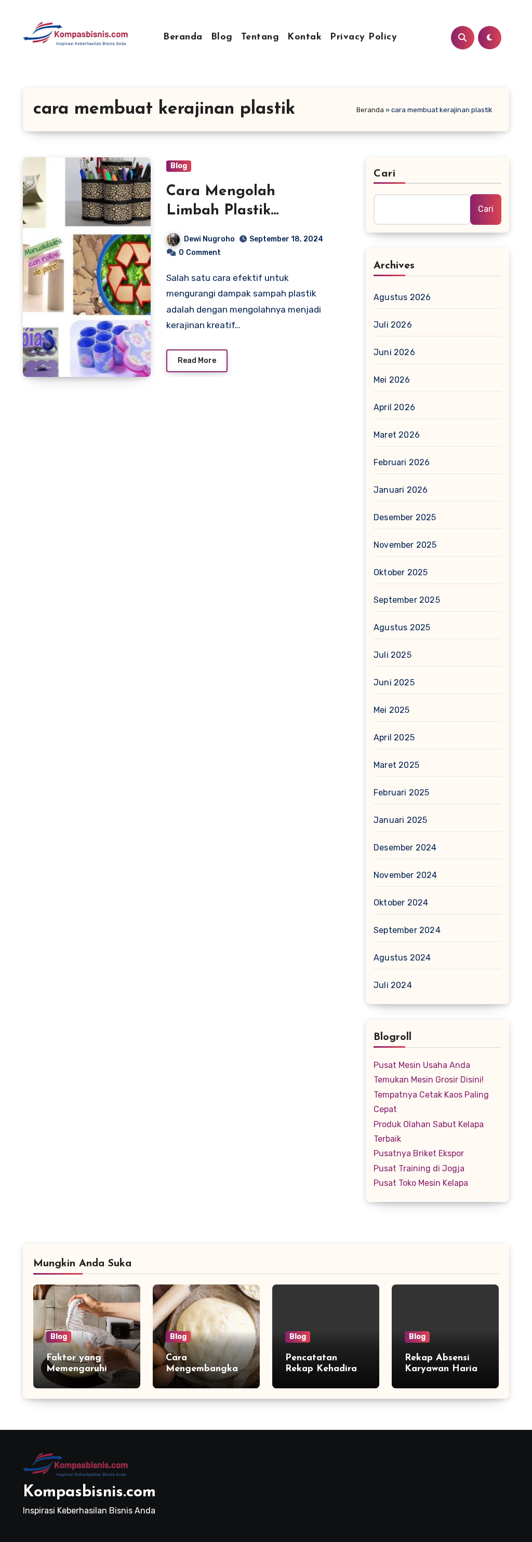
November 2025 (405, 545)
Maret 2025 (396, 765)
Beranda (183, 37)
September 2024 (407, 930)
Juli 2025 (392, 655)
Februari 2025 (402, 792)
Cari (385, 174)
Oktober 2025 (401, 572)
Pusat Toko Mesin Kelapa (421, 1183)
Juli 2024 (393, 985)
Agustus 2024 (402, 958)
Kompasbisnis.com (89, 1492)
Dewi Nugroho (209, 239)
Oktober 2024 (401, 903)
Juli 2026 (393, 325)
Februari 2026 (402, 462)
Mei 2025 (392, 710)
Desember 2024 (405, 848)
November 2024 (405, 875)
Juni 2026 (394, 352)
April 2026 (394, 407)
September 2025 (407, 600)
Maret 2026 (397, 435)
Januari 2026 (401, 490)
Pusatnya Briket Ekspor (419, 1153)
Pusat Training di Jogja (419, 1168)
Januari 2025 (400, 820)
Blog (222, 37)
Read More (197, 360)
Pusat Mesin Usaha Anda (422, 1065)
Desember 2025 (405, 517)
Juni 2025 (394, 682)
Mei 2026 (392, 380)
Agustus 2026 (402, 297)
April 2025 (394, 737)
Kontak (304, 37)
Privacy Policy (363, 37)
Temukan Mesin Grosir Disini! (429, 1080)
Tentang (260, 37)
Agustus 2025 (402, 627)
